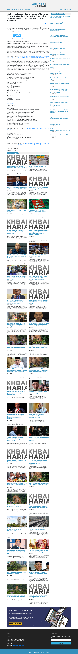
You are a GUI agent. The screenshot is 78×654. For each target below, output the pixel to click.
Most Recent (14, 9)
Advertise (42, 652)
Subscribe (61, 643)
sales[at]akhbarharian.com (18, 645)
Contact (47, 652)
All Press (20, 9)
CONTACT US (27, 9)
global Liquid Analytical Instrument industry (23, 49)
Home (8, 9)
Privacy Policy (36, 652)
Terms (30, 652)
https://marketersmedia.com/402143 (21, 141)
